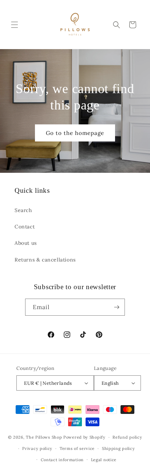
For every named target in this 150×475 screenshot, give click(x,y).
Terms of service (77, 448)
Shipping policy (118, 448)
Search (23, 210)
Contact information (62, 459)
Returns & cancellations (45, 259)
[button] (15, 25)
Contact (25, 226)
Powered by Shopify (84, 437)
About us (26, 243)
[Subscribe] (116, 307)
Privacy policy (37, 448)
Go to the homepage (75, 132)
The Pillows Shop (44, 437)
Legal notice (104, 459)
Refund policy (127, 437)
